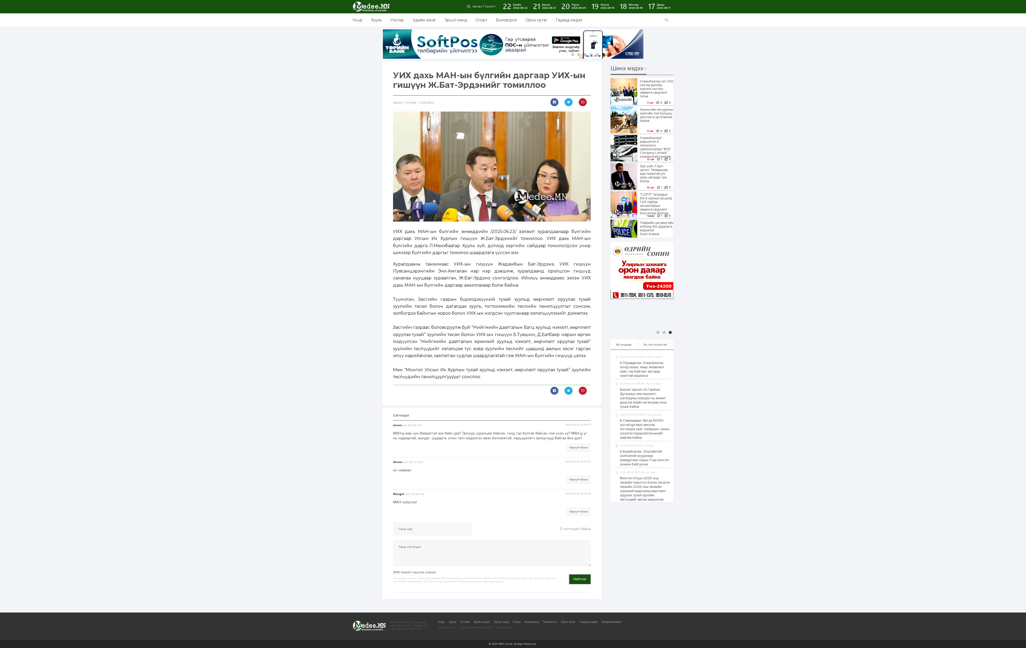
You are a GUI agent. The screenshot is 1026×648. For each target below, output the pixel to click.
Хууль (376, 20)
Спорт (481, 20)
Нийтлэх (579, 579)
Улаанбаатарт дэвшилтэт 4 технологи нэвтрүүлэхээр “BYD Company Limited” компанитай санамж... (656, 147)
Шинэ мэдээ (627, 68)
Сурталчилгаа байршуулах (475, 627)
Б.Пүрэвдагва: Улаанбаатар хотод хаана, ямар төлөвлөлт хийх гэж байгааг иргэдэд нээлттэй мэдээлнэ (642, 369)
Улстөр (397, 20)
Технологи (550, 622)
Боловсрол (506, 20)
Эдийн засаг (424, 20)
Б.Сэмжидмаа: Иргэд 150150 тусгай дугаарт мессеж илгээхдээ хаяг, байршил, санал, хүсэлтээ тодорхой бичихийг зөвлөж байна (645, 429)
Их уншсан (624, 344)
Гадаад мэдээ (569, 20)
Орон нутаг (536, 20)
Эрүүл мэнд (456, 20)
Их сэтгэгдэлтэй (655, 344)
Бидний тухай (446, 627)
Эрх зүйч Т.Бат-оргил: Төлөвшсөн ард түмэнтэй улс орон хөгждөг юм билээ (654, 173)
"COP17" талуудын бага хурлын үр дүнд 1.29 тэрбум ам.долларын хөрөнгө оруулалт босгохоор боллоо (656, 204)
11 (634, 54)
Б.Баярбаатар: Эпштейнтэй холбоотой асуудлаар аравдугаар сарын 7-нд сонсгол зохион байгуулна (644, 458)
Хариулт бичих (578, 447)
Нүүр (358, 20)
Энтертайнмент (611, 622)
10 (628, 54)
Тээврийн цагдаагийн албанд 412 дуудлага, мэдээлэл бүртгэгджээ (656, 228)
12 (640, 54)
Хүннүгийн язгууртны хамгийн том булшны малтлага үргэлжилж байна (656, 115)
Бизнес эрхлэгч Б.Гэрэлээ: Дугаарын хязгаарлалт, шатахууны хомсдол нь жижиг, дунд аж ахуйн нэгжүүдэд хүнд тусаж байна (643, 398)
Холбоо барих (504, 627)
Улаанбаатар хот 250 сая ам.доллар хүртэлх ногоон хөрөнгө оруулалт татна (656, 89)
